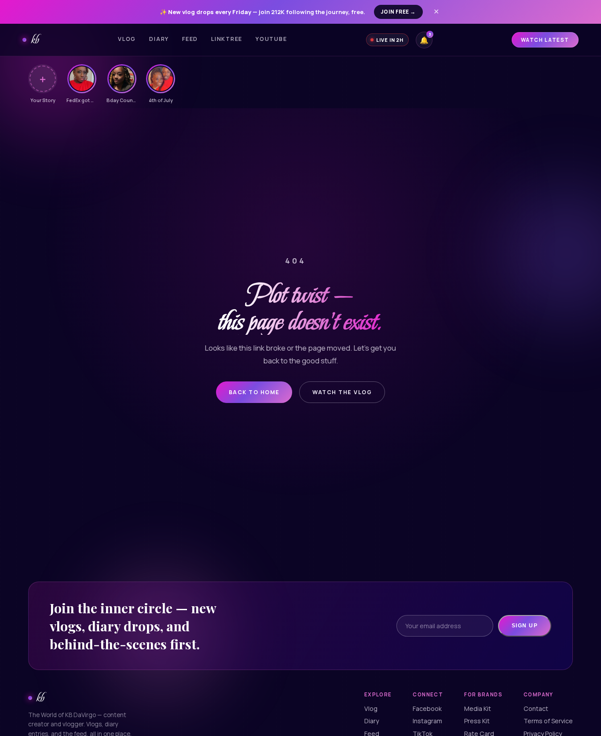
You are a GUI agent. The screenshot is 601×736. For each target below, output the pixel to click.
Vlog (127, 39)
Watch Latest (545, 40)
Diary (159, 39)
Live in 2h (389, 40)
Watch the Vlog (342, 392)
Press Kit (477, 721)
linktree (226, 39)
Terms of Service (548, 721)
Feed (190, 39)
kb (35, 39)
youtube (271, 39)
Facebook (427, 708)
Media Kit (477, 708)
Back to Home (254, 392)
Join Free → (398, 11)
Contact (536, 708)
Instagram (427, 721)
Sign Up (525, 625)
